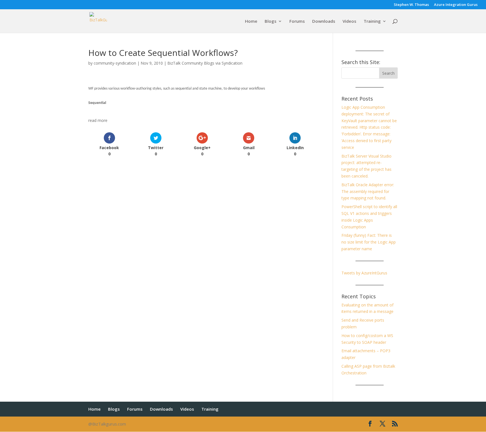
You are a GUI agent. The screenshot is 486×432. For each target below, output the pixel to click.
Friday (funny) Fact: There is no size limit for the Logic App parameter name (368, 242)
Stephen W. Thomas (411, 5)
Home (251, 21)
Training (372, 21)
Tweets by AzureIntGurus (364, 273)
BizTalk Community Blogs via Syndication (204, 63)
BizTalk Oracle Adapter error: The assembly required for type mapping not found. (367, 191)
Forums (297, 21)
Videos (349, 21)
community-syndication (115, 63)
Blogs (270, 21)
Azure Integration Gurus (456, 5)
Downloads (323, 21)
